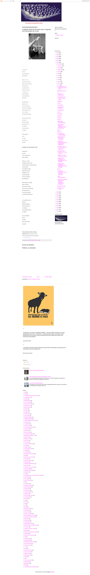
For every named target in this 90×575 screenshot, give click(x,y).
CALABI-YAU (27, 413)
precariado (26, 518)
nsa (25, 500)
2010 (57, 211)
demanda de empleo (28, 433)
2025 (57, 54)
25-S (25, 393)
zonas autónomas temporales (30, 566)
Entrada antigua (48, 276)
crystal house (27, 428)
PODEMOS (26, 510)
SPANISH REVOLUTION (29, 541)
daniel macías (27, 432)
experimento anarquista (29, 453)
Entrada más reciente (27, 276)
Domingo (59, 117)
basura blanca (27, 407)
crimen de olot (27, 425)
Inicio (38, 276)
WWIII (25, 565)
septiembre (60, 69)
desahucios (26, 437)
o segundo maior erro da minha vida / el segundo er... (61, 147)
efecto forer (26, 440)
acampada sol (27, 397)
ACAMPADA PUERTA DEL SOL (31, 395)
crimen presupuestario (29, 427)
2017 (57, 197)
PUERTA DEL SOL (28, 523)
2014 (57, 203)
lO (24, 481)
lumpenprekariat (27, 487)
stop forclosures (27, 545)
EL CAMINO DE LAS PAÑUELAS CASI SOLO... (61, 88)
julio (58, 73)
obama (25, 501)
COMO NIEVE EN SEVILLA (30, 420)
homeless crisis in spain (29, 467)
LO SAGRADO (60, 110)
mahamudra (26, 488)
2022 (57, 60)
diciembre (59, 64)
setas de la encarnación (29, 535)
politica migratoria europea (30, 515)
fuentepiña (26, 458)
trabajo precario (27, 555)
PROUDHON (27, 520)
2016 (57, 199)
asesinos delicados (28, 403)
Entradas (26, 362)
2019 (57, 193)
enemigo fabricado (28, 448)
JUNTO (59, 103)
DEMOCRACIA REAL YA (29, 435)
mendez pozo (27, 490)
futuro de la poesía (28, 460)
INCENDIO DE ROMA (29, 470)
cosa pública (27, 423)
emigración (26, 447)
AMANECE (59, 101)
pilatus (25, 506)
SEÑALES (59, 131)
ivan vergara (27, 478)
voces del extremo (28, 560)
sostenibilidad (27, 540)
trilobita (25, 556)
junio (58, 75)
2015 (57, 201)
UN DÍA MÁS (60, 105)
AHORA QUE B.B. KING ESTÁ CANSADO (61, 138)
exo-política (26, 452)
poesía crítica (27, 511)
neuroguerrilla (27, 496)
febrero (59, 83)
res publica (26, 526)
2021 (57, 62)
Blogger (53, 571)
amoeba (26, 398)
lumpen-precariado (28, 485)
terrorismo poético (28, 550)
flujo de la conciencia (28, 457)
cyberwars (26, 430)
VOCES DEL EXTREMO (34, 5)
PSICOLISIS (27, 521)
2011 (57, 209)
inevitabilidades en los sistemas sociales (33, 475)
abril (58, 79)
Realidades (59, 113)
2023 (57, 58)
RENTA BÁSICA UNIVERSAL (30, 525)
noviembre (59, 65)
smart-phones (27, 538)
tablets (25, 548)
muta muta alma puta (28, 495)
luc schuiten (26, 483)
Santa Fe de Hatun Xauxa (29, 528)
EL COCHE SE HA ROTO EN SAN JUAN (61, 98)
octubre (59, 67)
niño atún (26, 498)
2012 (57, 207)
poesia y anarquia (28, 513)
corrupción (26, 422)
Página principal (59, 35)
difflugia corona (27, 438)
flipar (25, 455)
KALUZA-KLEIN (27, 480)
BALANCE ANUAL (61, 186)
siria (25, 536)
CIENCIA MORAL (28, 417)
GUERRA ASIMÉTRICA (29, 463)
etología (26, 450)
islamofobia (26, 477)
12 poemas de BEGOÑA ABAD (36, 383)
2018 (57, 195)
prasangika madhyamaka (29, 516)
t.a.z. (25, 546)
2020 (57, 192)
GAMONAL (26, 462)
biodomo (26, 412)
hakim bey (26, 465)
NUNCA (59, 169)
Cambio (59, 112)
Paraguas (59, 115)
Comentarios (27, 364)
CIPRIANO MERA (28, 418)
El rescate (26, 442)
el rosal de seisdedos (28, 443)
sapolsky (26, 530)
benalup (26, 408)
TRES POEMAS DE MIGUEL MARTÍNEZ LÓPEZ (40, 376)
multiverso (26, 493)
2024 (57, 56)
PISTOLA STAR (27, 508)
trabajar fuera (27, 553)
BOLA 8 (59, 130)
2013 (57, 205)
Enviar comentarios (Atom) (34, 279)
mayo (58, 77)
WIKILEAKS (27, 563)
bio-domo (26, 410)
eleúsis (25, 445)
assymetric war (27, 405)
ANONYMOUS (27, 400)
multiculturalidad (27, 491)
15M (25, 392)
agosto (59, 71)
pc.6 (25, 505)
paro (25, 503)
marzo (58, 81)
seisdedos (26, 533)
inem (25, 473)
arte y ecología (27, 402)
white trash (26, 561)
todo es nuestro (27, 551)
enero (58, 85)
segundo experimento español (30, 531)
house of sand (27, 468)
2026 (57, 52)
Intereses (59, 119)
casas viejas (27, 415)
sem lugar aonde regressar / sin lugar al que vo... (62, 152)
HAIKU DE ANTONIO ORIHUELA (36, 370)
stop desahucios (27, 543)
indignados (26, 472)
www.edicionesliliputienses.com (26, 237)
